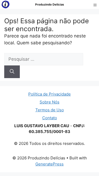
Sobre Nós (49, 101)
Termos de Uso (49, 109)
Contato (49, 117)
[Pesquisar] (12, 71)
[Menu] (95, 4)
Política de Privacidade (49, 94)
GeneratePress (49, 164)
